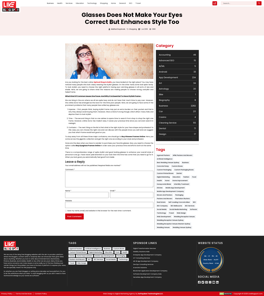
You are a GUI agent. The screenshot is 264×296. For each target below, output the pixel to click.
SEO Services (189, 206)
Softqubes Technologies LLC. (150, 293)
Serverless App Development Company (147, 277)
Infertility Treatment (181, 184)
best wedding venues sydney (168, 162)
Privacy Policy (6, 293)
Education (80, 3)
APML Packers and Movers (182, 155)
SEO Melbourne (176, 206)
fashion (186, 177)
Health (59, 3)
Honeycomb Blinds (164, 184)
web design (181, 213)
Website (68, 200)
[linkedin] (217, 282)
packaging (179, 195)
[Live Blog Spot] (12, 6)
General (122, 3)
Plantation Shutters (182, 199)
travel (171, 213)
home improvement (180, 181)
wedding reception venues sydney (170, 220)
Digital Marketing (163, 177)
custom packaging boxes (184, 170)
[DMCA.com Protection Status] (226, 293)
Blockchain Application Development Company (150, 271)
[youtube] (213, 282)
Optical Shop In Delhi (103, 82)
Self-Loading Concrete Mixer (179, 202)
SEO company (162, 206)
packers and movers (164, 199)
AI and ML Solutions (140, 268)
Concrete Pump (163, 166)
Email (113, 191)
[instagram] (210, 282)
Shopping (104, 3)
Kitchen (160, 188)
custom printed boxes (165, 173)
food (194, 177)
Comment (70, 169)
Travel (138, 3)
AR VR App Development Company (145, 261)
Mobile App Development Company (170, 191)
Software (193, 209)
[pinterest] (206, 282)
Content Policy (41, 293)
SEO (130, 3)
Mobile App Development (175, 188)
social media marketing (178, 209)
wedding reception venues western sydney (173, 224)
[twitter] (203, 282)
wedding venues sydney (182, 227)
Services (69, 3)
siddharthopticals (118, 29)
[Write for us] (214, 3)
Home (113, 3)
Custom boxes (177, 166)
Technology (92, 3)
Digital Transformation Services (144, 248)
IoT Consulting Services (141, 258)
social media (161, 209)
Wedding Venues (163, 227)
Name (68, 191)
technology (161, 213)
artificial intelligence (164, 159)
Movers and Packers (164, 195)
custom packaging (164, 170)
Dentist (179, 173)
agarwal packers (163, 155)
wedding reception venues (184, 217)
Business (50, 3)
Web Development (164, 217)
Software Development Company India (147, 274)
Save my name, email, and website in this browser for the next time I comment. (99, 210)
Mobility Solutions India (141, 252)
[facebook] (199, 282)
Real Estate (161, 202)
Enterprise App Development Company (147, 255)
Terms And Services (24, 293)
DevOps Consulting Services (143, 264)
